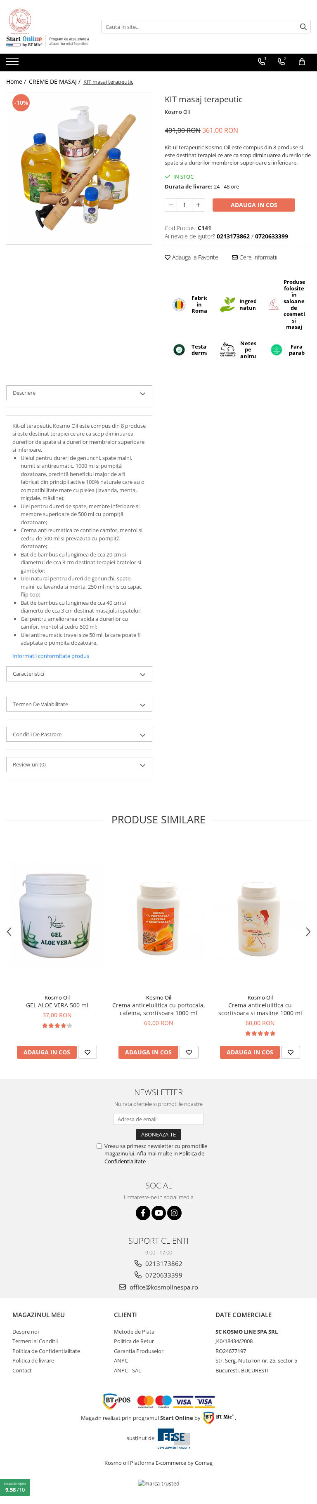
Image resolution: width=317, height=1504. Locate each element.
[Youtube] (158, 1213)
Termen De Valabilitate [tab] (40, 704)
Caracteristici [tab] (28, 673)
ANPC (121, 1360)
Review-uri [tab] (29, 764)
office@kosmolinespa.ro (163, 1287)
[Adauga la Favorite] (87, 1052)
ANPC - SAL (127, 1370)
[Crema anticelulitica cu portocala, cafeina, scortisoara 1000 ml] (158, 914)
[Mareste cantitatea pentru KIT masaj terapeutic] (198, 205)
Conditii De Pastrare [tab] (37, 734)
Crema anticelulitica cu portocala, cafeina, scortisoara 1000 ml (158, 1009)
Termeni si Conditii (35, 1341)
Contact (22, 1370)
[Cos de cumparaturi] (302, 62)
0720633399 (163, 1275)
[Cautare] (303, 26)
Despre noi (25, 1331)
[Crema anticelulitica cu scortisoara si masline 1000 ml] (260, 914)
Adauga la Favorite (194, 257)
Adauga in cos (254, 205)
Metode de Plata (134, 1331)
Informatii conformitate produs (50, 656)
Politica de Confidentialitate (46, 1351)
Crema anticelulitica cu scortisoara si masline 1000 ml (260, 1009)
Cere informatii (257, 257)
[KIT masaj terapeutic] (79, 168)
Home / (17, 81)
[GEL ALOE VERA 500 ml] (57, 914)
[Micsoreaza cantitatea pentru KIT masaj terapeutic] (171, 205)
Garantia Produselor (138, 1351)
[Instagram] (174, 1213)
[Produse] (13, 64)
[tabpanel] (79, 168)
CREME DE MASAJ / (55, 81)
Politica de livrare (33, 1360)
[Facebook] (143, 1213)
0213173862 (163, 1263)
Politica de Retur (134, 1341)
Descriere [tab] (24, 392)
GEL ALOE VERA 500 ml (57, 1005)
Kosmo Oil (177, 112)
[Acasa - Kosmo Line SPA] (47, 20)
